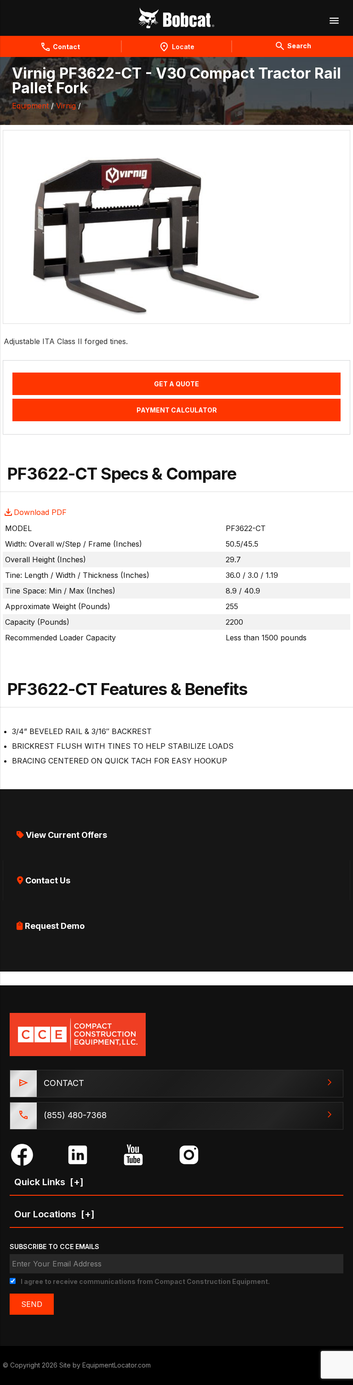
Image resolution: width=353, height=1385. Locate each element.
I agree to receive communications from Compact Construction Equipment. (145, 1281)
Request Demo (54, 926)
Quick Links (49, 1181)
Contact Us (46, 880)
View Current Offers (65, 835)
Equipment (30, 105)
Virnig (66, 105)
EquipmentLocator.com (116, 1365)
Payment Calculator (177, 410)
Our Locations (54, 1214)
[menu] (333, 20)
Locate (183, 47)
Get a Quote (176, 384)
